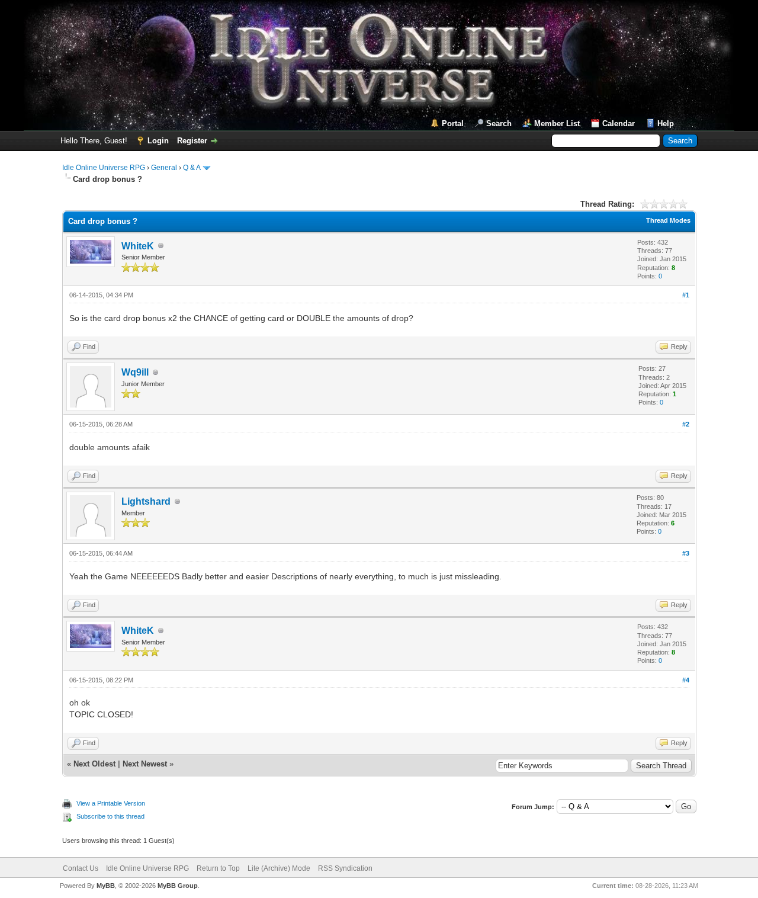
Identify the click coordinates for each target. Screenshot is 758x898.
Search (499, 123)
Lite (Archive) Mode (279, 868)
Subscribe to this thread (110, 816)
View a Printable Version (110, 803)
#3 (685, 553)
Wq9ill (135, 372)
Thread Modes (668, 220)
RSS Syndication (345, 868)
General (164, 167)
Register (192, 140)
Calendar (618, 123)
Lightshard (146, 501)
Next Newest (145, 763)
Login (158, 140)
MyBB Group (178, 885)
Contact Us (80, 868)
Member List (557, 123)
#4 (685, 680)
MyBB (106, 885)
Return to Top (218, 868)
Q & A (191, 167)
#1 (685, 295)
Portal (453, 123)
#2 (685, 424)
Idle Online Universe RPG (103, 167)
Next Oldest (94, 763)
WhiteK (137, 246)
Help (665, 123)
